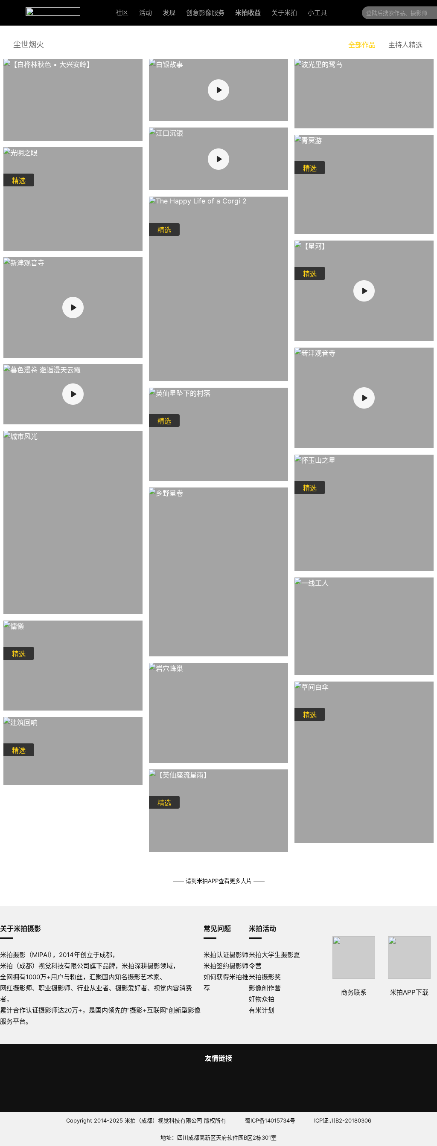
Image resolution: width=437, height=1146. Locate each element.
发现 (169, 13)
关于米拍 (284, 13)
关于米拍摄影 (20, 928)
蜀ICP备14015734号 (270, 1120)
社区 (122, 13)
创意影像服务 (205, 13)
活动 (145, 13)
